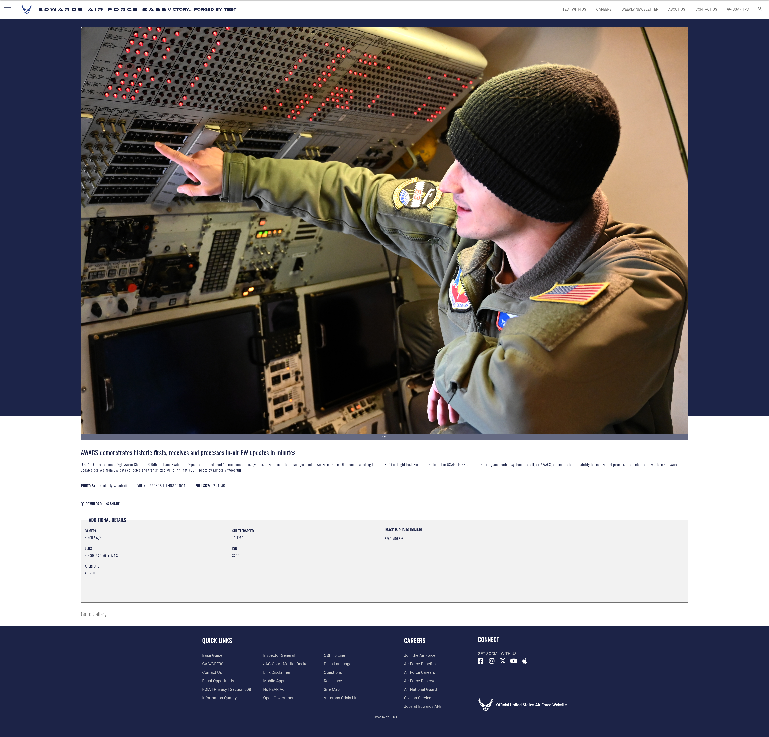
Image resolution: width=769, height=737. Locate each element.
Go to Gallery (94, 613)
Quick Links (217, 640)
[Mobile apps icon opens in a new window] (525, 661)
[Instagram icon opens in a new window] (492, 661)
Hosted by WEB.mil (384, 716)
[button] (6, 9)
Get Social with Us (497, 653)
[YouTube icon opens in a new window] (514, 661)
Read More (392, 538)
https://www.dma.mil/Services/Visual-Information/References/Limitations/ (512, 553)
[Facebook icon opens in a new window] (481, 661)
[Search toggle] (759, 9)
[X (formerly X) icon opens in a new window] (503, 661)
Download (93, 503)
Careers (414, 640)
